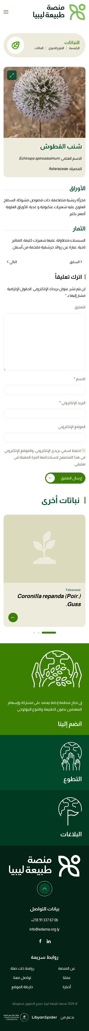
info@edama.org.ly (44, 929)
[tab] (49, 633)
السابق (75, 262)
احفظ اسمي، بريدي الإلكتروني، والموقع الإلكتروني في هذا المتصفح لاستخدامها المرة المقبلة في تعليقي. (44, 457)
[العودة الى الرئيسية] (59, 12)
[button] (6, 12)
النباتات (39, 48)
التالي (13, 262)
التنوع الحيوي (56, 48)
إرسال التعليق (71, 478)
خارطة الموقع (22, 987)
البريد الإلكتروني (72, 403)
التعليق (80, 307)
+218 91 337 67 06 (44, 920)
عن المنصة (66, 968)
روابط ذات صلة (22, 968)
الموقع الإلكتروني (71, 427)
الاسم (79, 379)
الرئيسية (74, 48)
